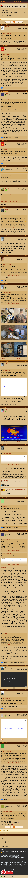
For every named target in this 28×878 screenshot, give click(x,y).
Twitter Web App (16, 358)
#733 (26, 444)
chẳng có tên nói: (6, 33)
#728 (26, 235)
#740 (26, 802)
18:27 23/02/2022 (4, 444)
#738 (26, 712)
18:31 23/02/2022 (4, 665)
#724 (26, 140)
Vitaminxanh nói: (6, 751)
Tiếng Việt (4, 849)
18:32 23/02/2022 (4, 689)
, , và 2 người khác (12, 137)
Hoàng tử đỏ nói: (6, 175)
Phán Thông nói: (6, 553)
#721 (26, 24)
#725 (26, 166)
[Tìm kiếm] (26, 1)
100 (18, 22)
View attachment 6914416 (12, 201)
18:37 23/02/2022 (4, 712)
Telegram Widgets (5, 480)
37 (13, 22)
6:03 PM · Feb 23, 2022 (6, 358)
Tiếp (21, 22)
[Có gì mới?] (24, 1)
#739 (26, 742)
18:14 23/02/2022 (4, 207)
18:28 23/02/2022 (4, 497)
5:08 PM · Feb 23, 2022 (6, 441)
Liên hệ (2, 851)
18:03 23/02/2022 (4, 140)
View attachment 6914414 (7, 200)
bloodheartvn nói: (6, 292)
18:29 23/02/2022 (4, 530)
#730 (26, 283)
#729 (26, 255)
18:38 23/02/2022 (4, 802)
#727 (26, 207)
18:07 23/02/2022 (4, 166)
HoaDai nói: (5, 149)
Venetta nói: (5, 99)
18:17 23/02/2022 (4, 255)
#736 (26, 665)
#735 (26, 530)
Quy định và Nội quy (9, 851)
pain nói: (4, 216)
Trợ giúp (16, 851)
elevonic (3, 15)
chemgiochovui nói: (7, 264)
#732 (26, 407)
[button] (1, 1)
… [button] (11, 22)
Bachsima (3, 567)
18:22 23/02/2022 (4, 283)
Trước (7, 22)
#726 (26, 186)
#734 (26, 497)
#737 (26, 689)
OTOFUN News (23, 851)
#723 (26, 91)
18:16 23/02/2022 (4, 235)
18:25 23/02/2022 (4, 407)
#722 (26, 45)
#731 (26, 361)
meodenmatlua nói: (7, 194)
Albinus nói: (5, 506)
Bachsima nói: (6, 539)
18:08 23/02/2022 (4, 186)
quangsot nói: (5, 370)
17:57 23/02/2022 (4, 24)
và (6, 87)
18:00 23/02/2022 (4, 91)
